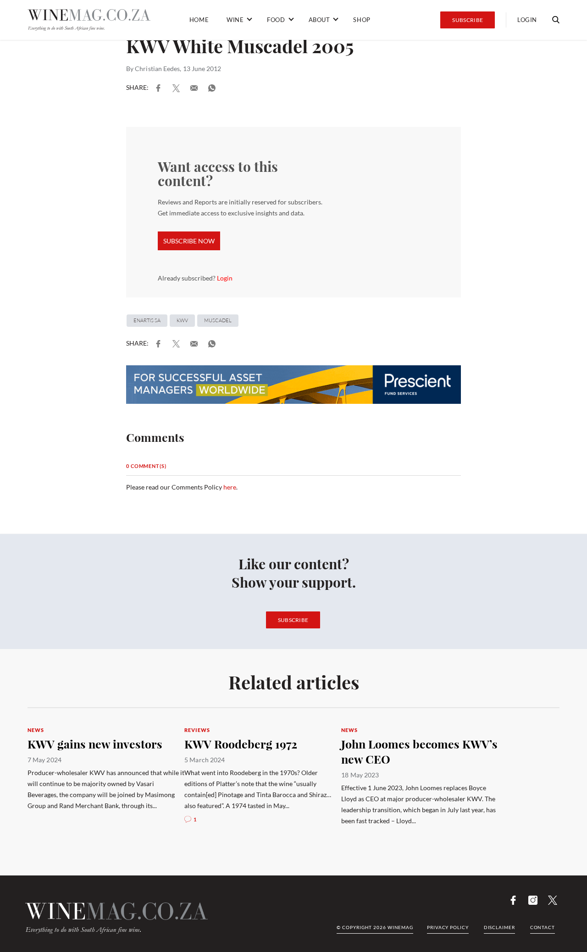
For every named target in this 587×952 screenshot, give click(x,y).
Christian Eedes (157, 68)
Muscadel (218, 320)
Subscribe (467, 20)
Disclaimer (499, 927)
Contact (542, 927)
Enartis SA (147, 320)
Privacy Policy (448, 927)
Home (199, 19)
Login (527, 19)
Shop (361, 19)
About (319, 19)
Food (276, 19)
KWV (182, 320)
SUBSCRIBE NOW (189, 241)
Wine (235, 19)
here (229, 487)
